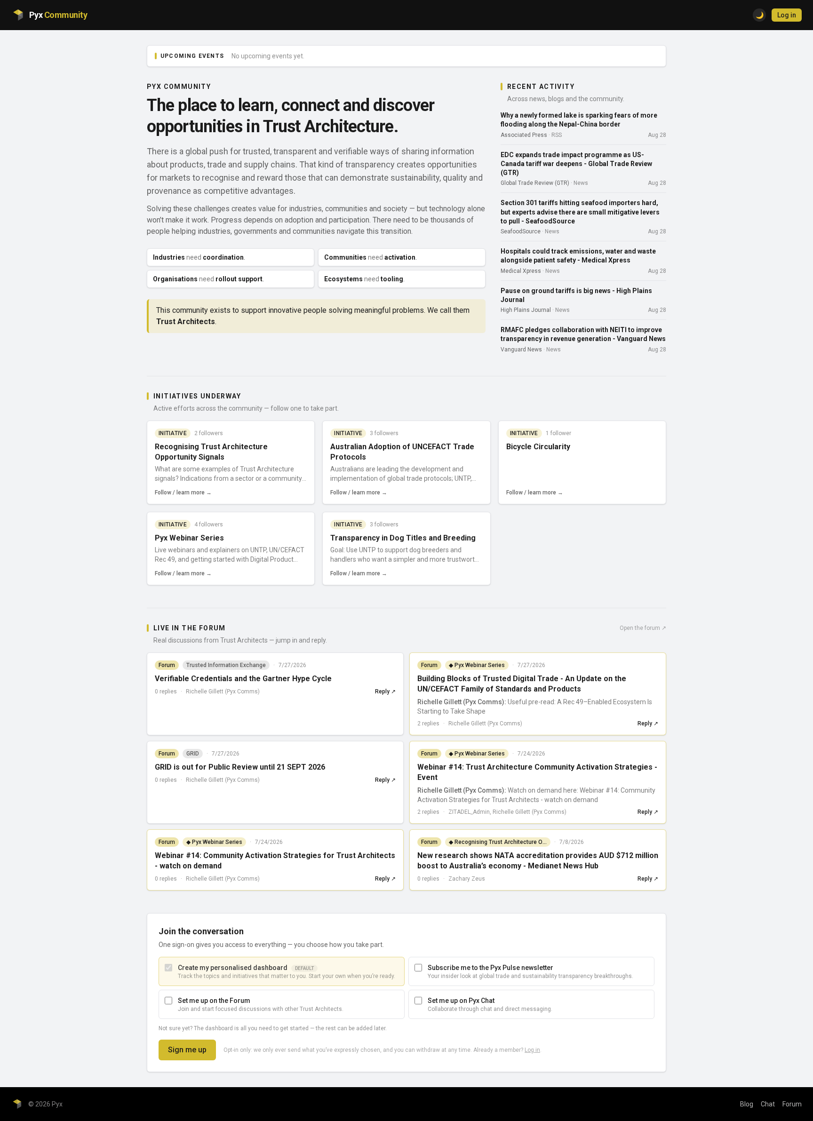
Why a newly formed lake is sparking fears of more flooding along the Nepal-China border (579, 119)
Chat (768, 1104)
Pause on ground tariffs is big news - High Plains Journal (576, 295)
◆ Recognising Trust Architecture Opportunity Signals (499, 842)
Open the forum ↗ (643, 628)
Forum (792, 1104)
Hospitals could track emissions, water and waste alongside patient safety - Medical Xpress (578, 255)
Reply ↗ (385, 691)
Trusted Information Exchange (226, 665)
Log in (786, 15)
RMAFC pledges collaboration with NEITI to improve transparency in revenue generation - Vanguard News (583, 334)
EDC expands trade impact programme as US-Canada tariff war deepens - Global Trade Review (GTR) (576, 164)
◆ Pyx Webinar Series (477, 665)
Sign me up (187, 1049)
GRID (192, 753)
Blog (746, 1104)
